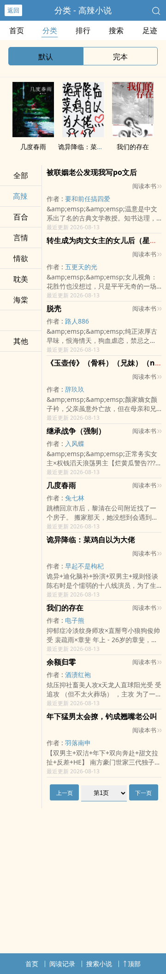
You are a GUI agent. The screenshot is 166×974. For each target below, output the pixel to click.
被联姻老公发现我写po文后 (92, 172)
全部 (20, 175)
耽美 (20, 279)
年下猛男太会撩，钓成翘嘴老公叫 (102, 716)
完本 (120, 57)
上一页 (64, 793)
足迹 (149, 30)
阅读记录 (62, 963)
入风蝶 (74, 443)
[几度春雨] (33, 134)
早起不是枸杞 (84, 566)
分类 (49, 30)
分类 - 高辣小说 (83, 10)
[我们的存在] (133, 134)
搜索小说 (99, 963)
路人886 (77, 321)
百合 (20, 217)
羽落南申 (78, 742)
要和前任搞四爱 (87, 198)
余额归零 (61, 662)
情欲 (20, 258)
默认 (45, 57)
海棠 (20, 300)
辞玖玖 (74, 389)
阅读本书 (144, 186)
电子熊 (74, 620)
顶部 (134, 963)
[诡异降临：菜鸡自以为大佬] (83, 134)
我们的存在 (133, 146)
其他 (20, 341)
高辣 (20, 196)
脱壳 (54, 308)
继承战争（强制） (76, 431)
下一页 (143, 793)
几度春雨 (33, 146)
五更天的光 (81, 266)
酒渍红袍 (78, 674)
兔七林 (74, 497)
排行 (83, 30)
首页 (16, 30)
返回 (13, 10)
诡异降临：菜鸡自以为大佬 (97, 146)
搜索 (116, 30)
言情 (20, 237)
